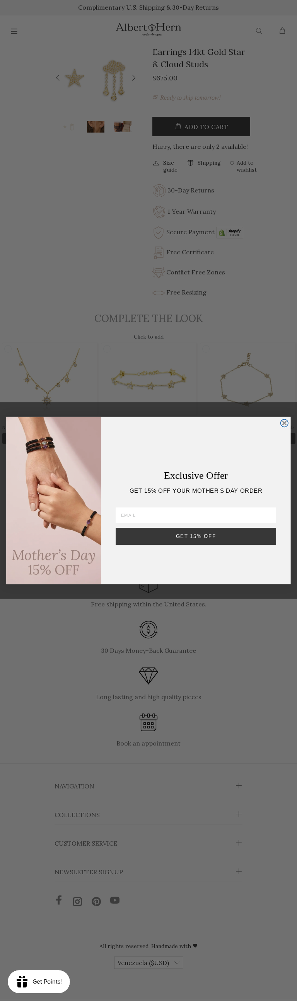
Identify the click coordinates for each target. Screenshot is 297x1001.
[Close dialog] (284, 423)
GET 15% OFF (196, 536)
